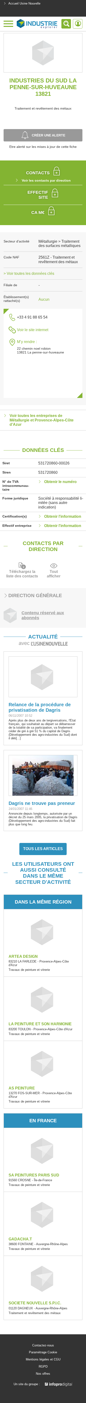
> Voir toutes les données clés (29, 273)
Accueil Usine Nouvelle (24, 3)
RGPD (43, 1366)
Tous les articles (43, 849)
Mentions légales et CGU (43, 1359)
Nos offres (43, 1373)
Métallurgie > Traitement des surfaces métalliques (59, 243)
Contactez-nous (43, 1345)
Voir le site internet (32, 330)
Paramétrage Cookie (43, 1352)
